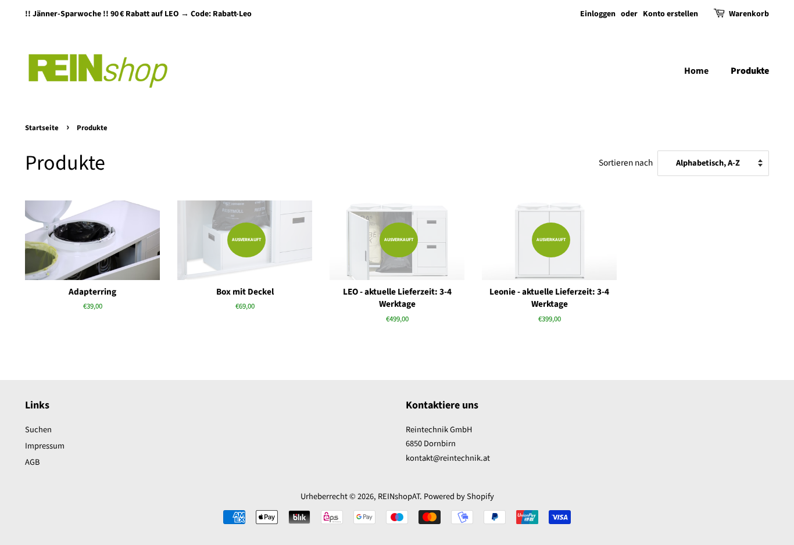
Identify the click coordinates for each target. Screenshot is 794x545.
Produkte (750, 70)
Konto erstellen (670, 14)
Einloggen (598, 14)
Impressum (45, 446)
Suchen (38, 430)
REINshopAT (399, 496)
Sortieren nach (626, 162)
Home (696, 70)
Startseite (42, 128)
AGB (32, 462)
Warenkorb (749, 14)
